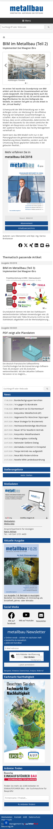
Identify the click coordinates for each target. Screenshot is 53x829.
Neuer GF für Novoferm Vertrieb (23, 430)
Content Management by (12, 823)
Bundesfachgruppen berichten (23, 400)
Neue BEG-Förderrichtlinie (21, 455)
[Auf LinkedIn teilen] (36, 246)
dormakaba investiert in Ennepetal (25, 447)
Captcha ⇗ (37, 660)
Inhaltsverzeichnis (26, 228)
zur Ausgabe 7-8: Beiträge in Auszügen (21, 595)
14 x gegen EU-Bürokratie (20, 404)
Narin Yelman (10, 531)
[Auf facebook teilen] (20, 246)
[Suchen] (48, 27)
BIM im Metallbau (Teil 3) (19, 268)
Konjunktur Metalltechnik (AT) (22, 413)
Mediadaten (9, 521)
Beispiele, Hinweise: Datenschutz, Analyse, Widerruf (23, 671)
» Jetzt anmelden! (26, 664)
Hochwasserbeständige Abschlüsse (25, 425)
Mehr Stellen (26, 475)
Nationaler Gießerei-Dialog (21, 442)
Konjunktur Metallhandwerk (22, 434)
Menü (28, 20)
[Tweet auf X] (26, 246)
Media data (9, 523)
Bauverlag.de (7, 826)
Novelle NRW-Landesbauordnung (24, 459)
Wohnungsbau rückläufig (20, 438)
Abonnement (26, 223)
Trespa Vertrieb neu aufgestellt (23, 451)
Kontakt (17, 817)
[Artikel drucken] (47, 245)
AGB (25, 817)
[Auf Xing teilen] (31, 246)
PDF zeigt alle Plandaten (19, 333)
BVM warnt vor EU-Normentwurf (24, 408)
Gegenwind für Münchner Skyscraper (26, 417)
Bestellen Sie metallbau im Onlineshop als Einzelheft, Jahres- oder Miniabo (23, 599)
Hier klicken (29, 657)
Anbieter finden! (27, 804)
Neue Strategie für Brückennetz (23, 421)
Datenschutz (34, 817)
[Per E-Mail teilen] (42, 245)
